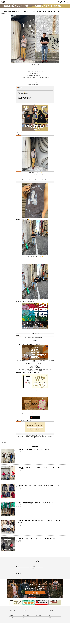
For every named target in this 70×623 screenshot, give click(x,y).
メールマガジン (18, 573)
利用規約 (24, 617)
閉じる (20, 87)
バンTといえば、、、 (20, 88)
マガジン (17, 566)
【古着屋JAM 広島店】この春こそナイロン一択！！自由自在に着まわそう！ (36, 538)
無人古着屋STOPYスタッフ (52, 612)
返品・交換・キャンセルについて (27, 612)
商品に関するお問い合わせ (26, 615)
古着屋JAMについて (12, 610)
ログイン (37, 610)
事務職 (49, 615)
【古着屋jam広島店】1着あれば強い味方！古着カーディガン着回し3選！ (35, 503)
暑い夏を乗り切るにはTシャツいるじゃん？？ (23, 93)
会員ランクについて (38, 615)
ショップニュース (19, 568)
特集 (16, 564)
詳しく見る (35, 593)
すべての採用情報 (51, 610)
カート (65, 2)
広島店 (6, 442)
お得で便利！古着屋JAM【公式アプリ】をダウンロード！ (24, 98)
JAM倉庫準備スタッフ (51, 617)
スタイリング (33, 564)
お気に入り (61, 2)
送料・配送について (12, 617)
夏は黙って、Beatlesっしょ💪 (21, 92)
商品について (11, 612)
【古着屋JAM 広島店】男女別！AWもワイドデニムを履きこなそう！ (34, 449)
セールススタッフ (51, 620)
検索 (58, 2)
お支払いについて (12, 615)
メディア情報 (33, 566)
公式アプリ (32, 568)
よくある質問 (24, 610)
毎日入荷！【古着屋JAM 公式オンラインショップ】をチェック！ (25, 97)
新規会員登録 (37, 612)
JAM (4, 442)
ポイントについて (38, 617)
